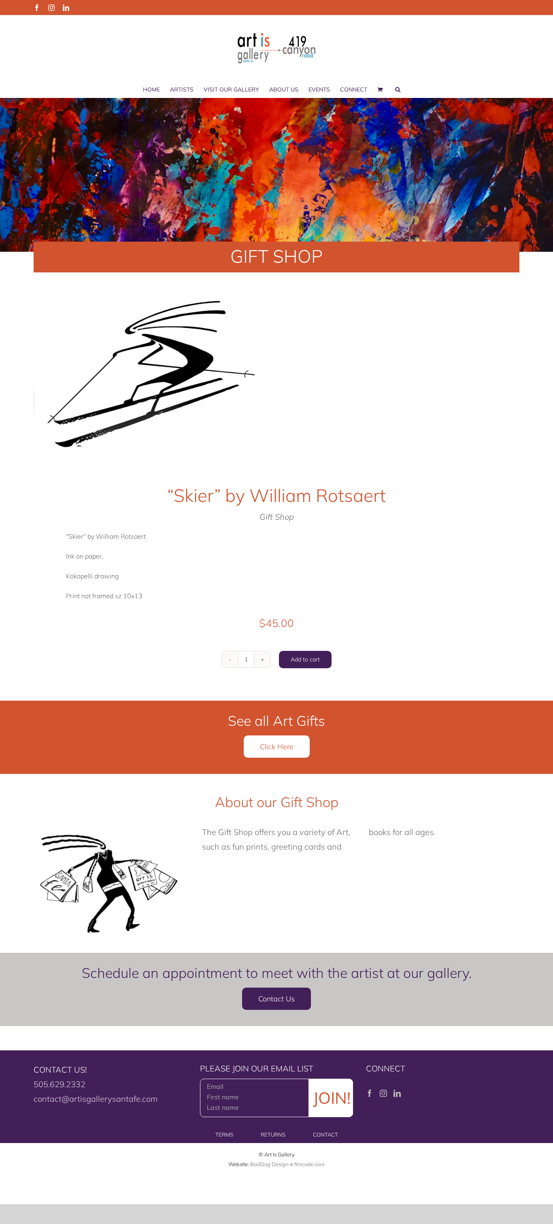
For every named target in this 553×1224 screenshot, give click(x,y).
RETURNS (273, 1134)
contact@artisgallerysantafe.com (95, 1099)
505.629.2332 (59, 1084)
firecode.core (309, 1164)
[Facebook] (369, 1093)
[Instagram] (383, 1093)
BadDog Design (269, 1164)
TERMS (224, 1134)
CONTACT (325, 1134)
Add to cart (305, 659)
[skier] (150, 372)
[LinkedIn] (397, 1093)
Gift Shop (276, 517)
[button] (397, 89)
